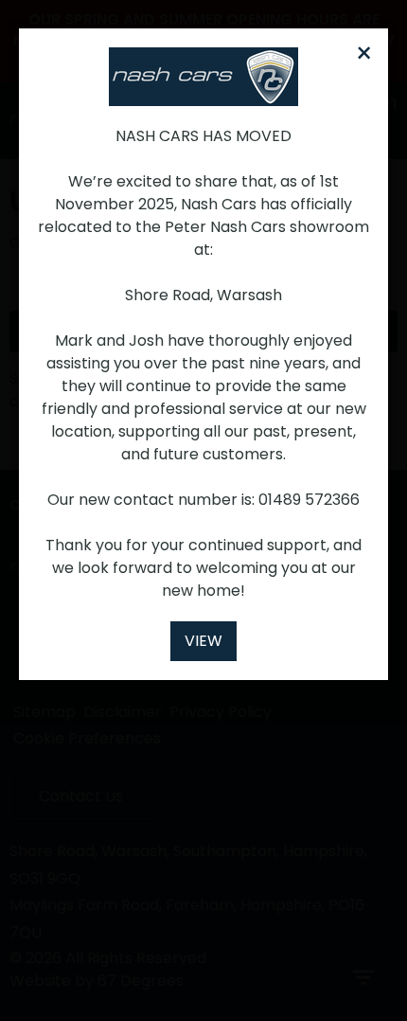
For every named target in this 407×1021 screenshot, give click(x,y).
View (203, 641)
